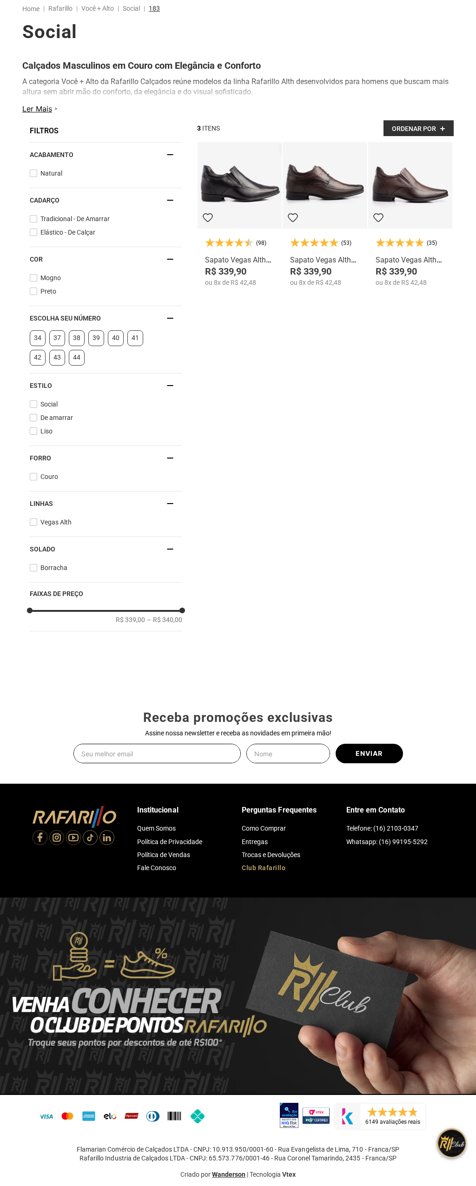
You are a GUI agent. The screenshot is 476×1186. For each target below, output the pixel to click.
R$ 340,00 (164, 629)
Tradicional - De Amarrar (75, 228)
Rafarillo (60, 8)
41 (135, 347)
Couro (49, 486)
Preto (48, 300)
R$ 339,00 (130, 629)
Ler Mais (37, 118)
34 (37, 347)
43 (57, 366)
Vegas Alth (56, 531)
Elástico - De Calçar (67, 241)
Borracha (53, 577)
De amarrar (56, 427)
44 (76, 366)
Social (131, 8)
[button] (106, 164)
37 (57, 347)
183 (154, 8)
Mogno (50, 287)
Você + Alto (97, 8)
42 (37, 366)
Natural (51, 182)
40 (115, 347)
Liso (46, 440)
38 (76, 347)
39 (96, 347)
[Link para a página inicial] (32, 8)
